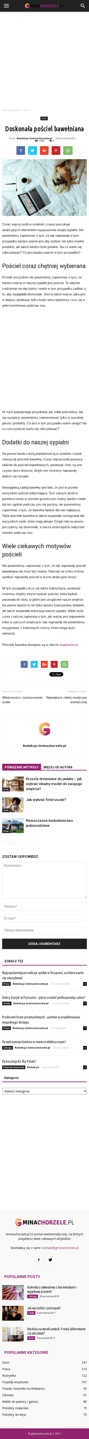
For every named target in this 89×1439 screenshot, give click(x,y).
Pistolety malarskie (15, 1408)
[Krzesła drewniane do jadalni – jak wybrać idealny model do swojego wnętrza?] (13, 783)
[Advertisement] (44, 58)
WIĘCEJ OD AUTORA (58, 767)
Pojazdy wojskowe (13, 1067)
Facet (31, 1312)
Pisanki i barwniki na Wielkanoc (23, 1388)
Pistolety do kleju (14, 1415)
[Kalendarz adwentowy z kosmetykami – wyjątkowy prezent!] (13, 1292)
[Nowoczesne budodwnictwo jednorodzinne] (13, 825)
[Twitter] (50, 1260)
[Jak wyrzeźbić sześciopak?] (13, 1313)
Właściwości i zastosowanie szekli (22, 700)
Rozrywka (9, 1375)
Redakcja (33, 1067)
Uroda (6, 1003)
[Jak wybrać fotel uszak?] (13, 804)
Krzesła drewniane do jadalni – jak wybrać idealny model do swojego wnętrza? (54, 784)
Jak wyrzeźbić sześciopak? (44, 1308)
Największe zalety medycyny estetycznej (66, 700)
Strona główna (11, 110)
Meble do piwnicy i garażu (20, 1401)
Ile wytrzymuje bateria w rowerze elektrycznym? (34, 1042)
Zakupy (7, 1047)
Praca (6, 983)
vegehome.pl (68, 645)
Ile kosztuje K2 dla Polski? (19, 1061)
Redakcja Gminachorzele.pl (34, 138)
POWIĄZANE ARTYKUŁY (21, 767)
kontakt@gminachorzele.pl (60, 1248)
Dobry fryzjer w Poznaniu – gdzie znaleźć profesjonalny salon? (43, 997)
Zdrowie (8, 1395)
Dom (44, 118)
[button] (83, 6)
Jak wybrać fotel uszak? (46, 799)
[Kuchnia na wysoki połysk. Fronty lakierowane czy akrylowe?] (13, 1334)
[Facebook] (38, 1260)
